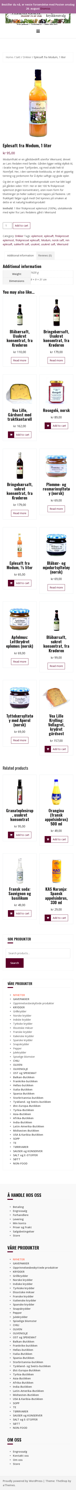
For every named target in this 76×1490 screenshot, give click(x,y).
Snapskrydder (21, 1044)
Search (14, 963)
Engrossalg (20, 1211)
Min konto (19, 1223)
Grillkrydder (19, 1011)
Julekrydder (19, 1052)
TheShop (61, 1481)
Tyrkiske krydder (22, 1023)
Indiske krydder (22, 1019)
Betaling (18, 1207)
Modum (46, 240)
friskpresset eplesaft (27, 240)
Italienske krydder (23, 1036)
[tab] (20, 255)
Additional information (20, 255)
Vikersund (62, 244)
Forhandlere (20, 1215)
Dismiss (45, 8)
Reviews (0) (45, 255)
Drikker (27, 57)
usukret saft (48, 244)
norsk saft (58, 240)
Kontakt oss (21, 1455)
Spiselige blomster (24, 1056)
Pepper (17, 1048)
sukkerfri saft (21, 244)
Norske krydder (22, 1015)
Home (9, 57)
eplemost (37, 236)
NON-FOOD (20, 1163)
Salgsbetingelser (23, 1231)
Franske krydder (22, 1032)
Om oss (18, 1460)
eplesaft (49, 236)
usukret (35, 244)
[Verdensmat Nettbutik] (38, 14)
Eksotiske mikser (23, 1028)
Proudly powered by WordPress (22, 1481)
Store (16, 1235)
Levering (18, 1219)
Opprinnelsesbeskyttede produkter (33, 1003)
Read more (19, 360)
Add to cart (21, 225)
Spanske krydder (23, 1040)
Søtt (17, 57)
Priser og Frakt (22, 1227)
